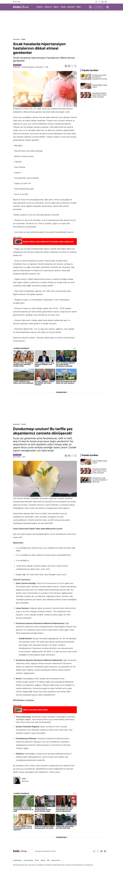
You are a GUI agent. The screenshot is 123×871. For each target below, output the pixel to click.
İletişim (43, 860)
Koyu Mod (17, 1)
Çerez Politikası (28, 860)
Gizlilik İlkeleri (17, 860)
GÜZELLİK (48, 7)
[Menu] (107, 7)
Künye (37, 860)
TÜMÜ (78, 7)
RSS (48, 860)
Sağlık (23, 39)
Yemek (23, 424)
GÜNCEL (40, 7)
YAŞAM (63, 7)
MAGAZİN (70, 7)
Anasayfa (16, 39)
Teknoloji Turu (56, 860)
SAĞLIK (56, 7)
